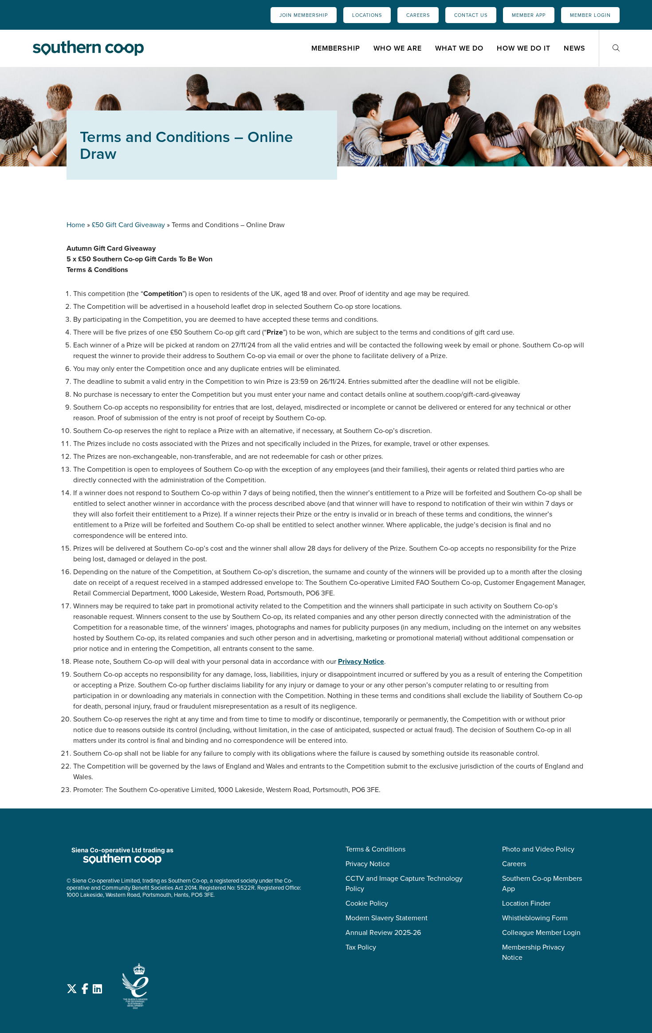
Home (76, 225)
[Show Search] (616, 48)
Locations (367, 15)
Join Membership (303, 15)
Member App (529, 15)
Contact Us (470, 15)
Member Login (590, 15)
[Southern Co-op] (88, 47)
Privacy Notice (361, 661)
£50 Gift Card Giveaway (128, 225)
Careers (418, 15)
